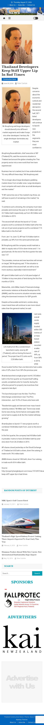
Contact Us (31, 5)
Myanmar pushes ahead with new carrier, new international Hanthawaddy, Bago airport (22, 553)
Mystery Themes (22, 720)
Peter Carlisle (22, 83)
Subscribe (21, 5)
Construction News (9, 79)
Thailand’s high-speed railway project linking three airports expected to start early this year (21, 539)
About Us (12, 5)
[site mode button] (35, 18)
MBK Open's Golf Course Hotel (15, 500)
